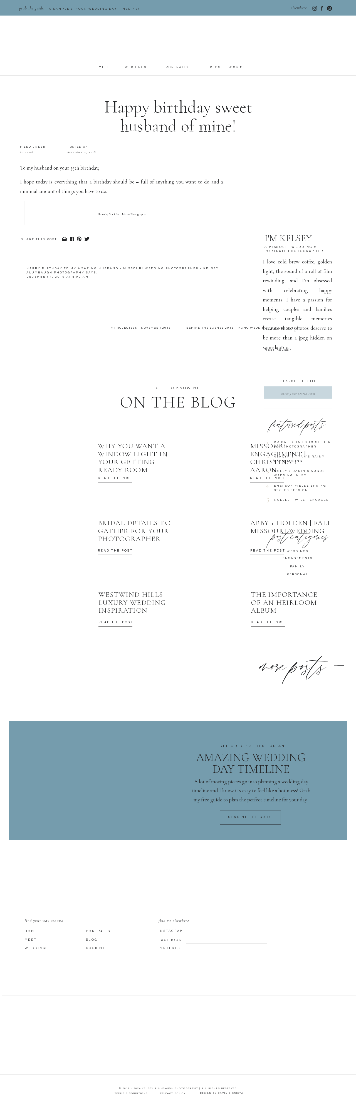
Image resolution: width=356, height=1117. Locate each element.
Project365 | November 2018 (142, 327)
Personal (27, 152)
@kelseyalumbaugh (172, 478)
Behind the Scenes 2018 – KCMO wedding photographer (242, 327)
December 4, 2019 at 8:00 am (57, 276)
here (71, 497)
